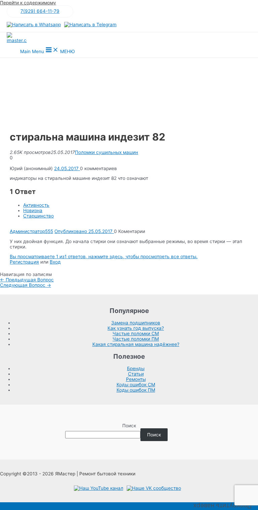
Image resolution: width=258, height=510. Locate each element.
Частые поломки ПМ (136, 339)
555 (49, 231)
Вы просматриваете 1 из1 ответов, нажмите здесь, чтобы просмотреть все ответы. (104, 256)
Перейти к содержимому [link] (28, 2)
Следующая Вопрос (25, 285)
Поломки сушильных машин (106, 152)
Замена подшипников (135, 322)
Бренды (135, 368)
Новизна (32, 210)
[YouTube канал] (98, 488)
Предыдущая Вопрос (27, 279)
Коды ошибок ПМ (136, 390)
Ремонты (136, 379)
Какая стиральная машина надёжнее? (135, 344)
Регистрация (24, 262)
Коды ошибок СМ (136, 384)
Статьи (136, 374)
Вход (55, 262)
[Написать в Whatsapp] (34, 24)
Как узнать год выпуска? (136, 328)
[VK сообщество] (154, 488)
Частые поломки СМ (136, 333)
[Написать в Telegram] (90, 24)
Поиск (129, 425)
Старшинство (38, 216)
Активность (36, 205)
